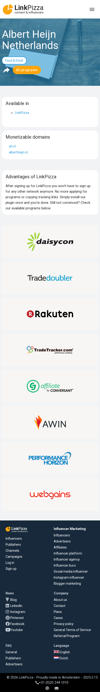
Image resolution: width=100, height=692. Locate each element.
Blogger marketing (67, 583)
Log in (10, 562)
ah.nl (12, 146)
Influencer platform (68, 553)
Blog (13, 600)
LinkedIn (16, 606)
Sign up (11, 569)
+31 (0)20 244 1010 (53, 682)
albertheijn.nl (18, 152)
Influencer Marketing (70, 529)
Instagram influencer (69, 577)
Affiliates (60, 547)
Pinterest (17, 618)
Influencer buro (65, 565)
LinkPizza (22, 113)
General (11, 652)
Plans (58, 612)
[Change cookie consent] (47, 688)
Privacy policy (63, 624)
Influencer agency (67, 559)
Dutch (63, 658)
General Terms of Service (72, 630)
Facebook (17, 624)
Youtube (16, 630)
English (64, 652)
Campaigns (14, 556)
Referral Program (67, 636)
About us (60, 600)
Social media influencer (71, 571)
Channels (12, 550)
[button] (6, 70)
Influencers (14, 538)
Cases (58, 618)
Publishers (13, 544)
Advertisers (62, 541)
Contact (59, 606)
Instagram (17, 612)
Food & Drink (14, 60)
